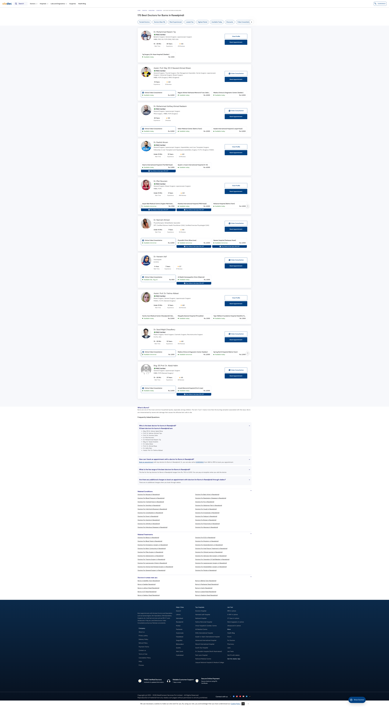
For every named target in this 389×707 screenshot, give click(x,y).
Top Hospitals (199, 607)
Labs (228, 648)
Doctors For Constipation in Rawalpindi (150, 513)
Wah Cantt (179, 651)
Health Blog (231, 633)
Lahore (178, 614)
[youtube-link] (240, 696)
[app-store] (236, 665)
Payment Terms (144, 647)
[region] (201, 22)
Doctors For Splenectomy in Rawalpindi (150, 556)
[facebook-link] (233, 696)
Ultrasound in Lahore (234, 626)
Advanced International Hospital (205, 640)
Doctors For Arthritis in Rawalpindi (149, 524)
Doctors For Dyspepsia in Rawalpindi (207, 513)
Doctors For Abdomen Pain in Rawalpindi (208, 505)
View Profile (236, 36)
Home (139, 10)
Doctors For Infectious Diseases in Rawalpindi (152, 527)
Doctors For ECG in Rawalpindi (205, 537)
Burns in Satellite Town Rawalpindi (149, 581)
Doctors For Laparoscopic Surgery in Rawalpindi (211, 563)
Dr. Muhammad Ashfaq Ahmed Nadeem (170, 106)
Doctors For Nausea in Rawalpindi (149, 494)
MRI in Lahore (231, 611)
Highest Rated (202, 22)
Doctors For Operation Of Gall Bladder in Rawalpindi (212, 559)
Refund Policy (143, 643)
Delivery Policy (143, 639)
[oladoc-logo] (7, 3)
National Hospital (200, 618)
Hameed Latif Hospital (202, 614)
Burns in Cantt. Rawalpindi (203, 588)
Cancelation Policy (145, 658)
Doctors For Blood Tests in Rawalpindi (150, 541)
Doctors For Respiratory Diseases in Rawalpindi (210, 498)
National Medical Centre (203, 659)
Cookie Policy (236, 704)
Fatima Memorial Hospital (203, 622)
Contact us (142, 650)
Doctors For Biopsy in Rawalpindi (148, 537)
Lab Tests (230, 651)
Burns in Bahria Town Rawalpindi (205, 581)
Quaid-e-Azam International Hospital (207, 637)
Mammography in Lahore (235, 622)
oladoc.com (168, 698)
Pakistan (144, 10)
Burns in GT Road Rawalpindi (147, 592)
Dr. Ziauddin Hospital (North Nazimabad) (208, 651)
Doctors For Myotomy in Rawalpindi (207, 541)
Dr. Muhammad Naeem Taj (165, 32)
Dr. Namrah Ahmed (161, 220)
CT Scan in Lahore (233, 618)
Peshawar (179, 629)
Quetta (178, 648)
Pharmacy (230, 644)
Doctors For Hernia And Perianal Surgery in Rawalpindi (155, 567)
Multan (178, 626)
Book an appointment (146, 462)
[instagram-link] (237, 696)
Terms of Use (143, 654)
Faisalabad (179, 637)
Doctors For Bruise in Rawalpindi (205, 520)
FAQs (140, 661)
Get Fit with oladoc (233, 655)
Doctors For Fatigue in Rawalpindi (206, 516)
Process (141, 665)
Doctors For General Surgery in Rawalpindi (151, 570)
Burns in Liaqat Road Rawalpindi (205, 592)
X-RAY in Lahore (232, 614)
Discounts (229, 22)
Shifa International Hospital (204, 633)
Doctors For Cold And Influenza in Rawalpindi (152, 509)
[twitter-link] (230, 696)
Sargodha (179, 640)
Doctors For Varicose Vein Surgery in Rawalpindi (211, 556)
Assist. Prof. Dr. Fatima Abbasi (166, 293)
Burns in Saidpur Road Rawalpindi (149, 595)
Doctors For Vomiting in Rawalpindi (149, 505)
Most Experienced (175, 22)
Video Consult (237, 73)
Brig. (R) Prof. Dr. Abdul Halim (166, 366)
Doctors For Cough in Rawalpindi (206, 509)
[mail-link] (243, 696)
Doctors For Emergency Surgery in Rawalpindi (153, 545)
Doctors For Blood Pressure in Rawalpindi (151, 498)
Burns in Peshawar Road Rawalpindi (207, 584)
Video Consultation (243, 22)
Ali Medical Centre (201, 629)
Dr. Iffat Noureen (160, 181)
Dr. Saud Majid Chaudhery (164, 330)
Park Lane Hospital (201, 655)
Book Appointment (236, 42)
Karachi (178, 611)
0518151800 (200, 462)
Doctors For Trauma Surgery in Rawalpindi (151, 559)
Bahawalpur (180, 644)
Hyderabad (179, 655)
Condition (159, 10)
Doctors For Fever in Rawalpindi (148, 516)
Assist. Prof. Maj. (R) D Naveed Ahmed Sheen (172, 68)
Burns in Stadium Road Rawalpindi (206, 595)
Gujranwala (179, 633)
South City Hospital (201, 648)
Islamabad (179, 618)
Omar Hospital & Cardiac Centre (206, 626)
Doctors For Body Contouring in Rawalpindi (152, 548)
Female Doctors (144, 22)
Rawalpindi (151, 10)
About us (142, 632)
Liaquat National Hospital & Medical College (209, 662)
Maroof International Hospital (204, 644)
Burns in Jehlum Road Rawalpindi (148, 588)
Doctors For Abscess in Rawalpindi (206, 527)
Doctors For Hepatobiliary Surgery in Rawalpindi (211, 567)
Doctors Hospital (200, 611)
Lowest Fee (189, 22)
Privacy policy (143, 635)
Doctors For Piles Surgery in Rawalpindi (150, 552)
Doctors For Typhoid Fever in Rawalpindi (151, 502)
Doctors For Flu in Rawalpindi (204, 502)
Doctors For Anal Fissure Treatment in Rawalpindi (211, 548)
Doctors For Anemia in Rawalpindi (149, 520)
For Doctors (231, 640)
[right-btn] (252, 22)
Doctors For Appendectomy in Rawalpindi (209, 545)
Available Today (217, 22)
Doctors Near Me (159, 22)
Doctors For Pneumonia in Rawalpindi (207, 524)
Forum (229, 637)
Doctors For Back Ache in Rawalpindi (207, 494)
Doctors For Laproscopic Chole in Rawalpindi (152, 563)
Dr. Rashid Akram (161, 142)
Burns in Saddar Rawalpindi (146, 584)
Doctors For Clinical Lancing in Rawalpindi (208, 552)
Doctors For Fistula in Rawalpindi (205, 570)
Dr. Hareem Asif (160, 257)
